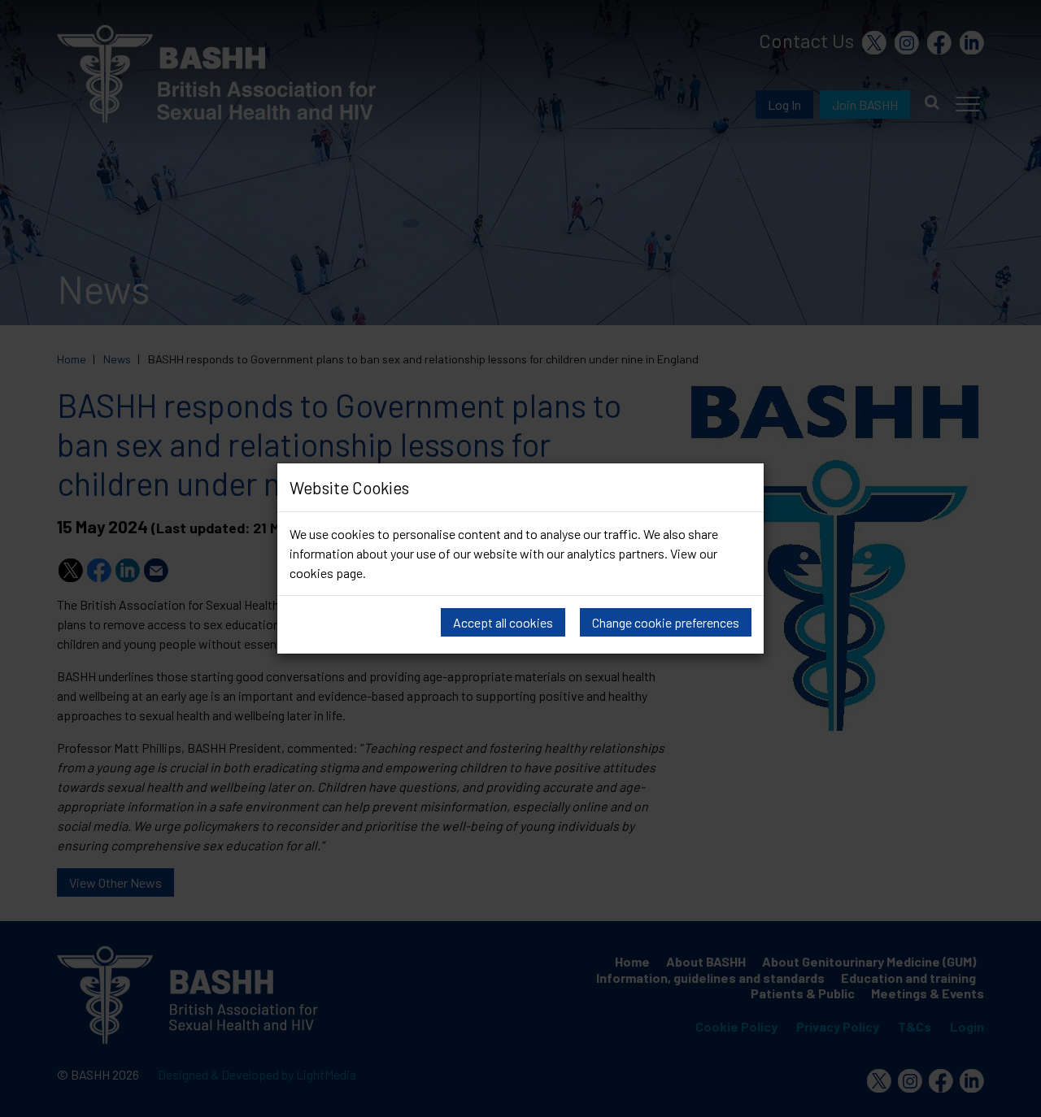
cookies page (326, 572)
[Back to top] (1012, 1100)
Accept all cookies (503, 622)
